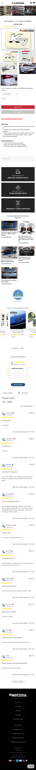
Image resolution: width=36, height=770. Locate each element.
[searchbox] (9, 393)
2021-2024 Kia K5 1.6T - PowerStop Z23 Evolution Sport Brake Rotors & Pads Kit (26, 239)
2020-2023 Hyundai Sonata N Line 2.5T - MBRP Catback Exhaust (9, 233)
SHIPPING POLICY (18, 729)
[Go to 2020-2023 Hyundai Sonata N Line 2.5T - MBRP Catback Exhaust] (9, 226)
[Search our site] (31, 3)
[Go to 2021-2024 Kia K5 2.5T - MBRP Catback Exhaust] (9, 252)
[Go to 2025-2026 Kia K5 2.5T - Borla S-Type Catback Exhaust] (26, 251)
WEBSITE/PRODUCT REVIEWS (18, 742)
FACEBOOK (18, 710)
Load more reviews (18, 681)
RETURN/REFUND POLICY (18, 733)
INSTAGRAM (18, 706)
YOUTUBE (18, 715)
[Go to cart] (34, 3)
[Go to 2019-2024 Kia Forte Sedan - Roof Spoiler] (9, 273)
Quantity (3, 98)
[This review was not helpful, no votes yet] (32, 432)
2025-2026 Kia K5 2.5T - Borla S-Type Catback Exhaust (24, 259)
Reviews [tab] (15, 348)
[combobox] (27, 406)
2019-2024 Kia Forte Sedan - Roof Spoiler (9, 281)
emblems (9, 402)
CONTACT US (18, 702)
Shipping (3, 90)
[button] (35, 11)
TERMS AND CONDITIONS (18, 737)
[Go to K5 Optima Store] (17, 3)
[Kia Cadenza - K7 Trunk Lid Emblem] (27, 68)
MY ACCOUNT (18, 725)
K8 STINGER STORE (18, 719)
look (4, 402)
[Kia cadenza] (27, 56)
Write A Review (18, 384)
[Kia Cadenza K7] (9, 56)
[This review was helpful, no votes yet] (29, 432)
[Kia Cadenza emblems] (9, 80)
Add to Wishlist (18, 112)
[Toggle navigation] (2, 3)
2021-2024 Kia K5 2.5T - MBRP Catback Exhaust (7, 260)
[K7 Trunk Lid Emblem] (8, 68)
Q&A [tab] (22, 348)
